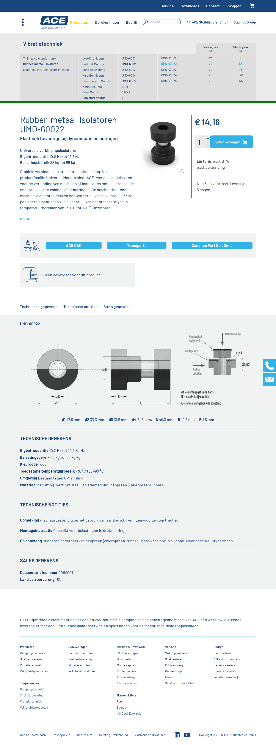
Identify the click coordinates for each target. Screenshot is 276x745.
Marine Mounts (92, 86)
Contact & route (223, 671)
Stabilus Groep (245, 22)
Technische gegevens (38, 306)
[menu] (104, 22)
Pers (120, 701)
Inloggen (234, 5)
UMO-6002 (129, 64)
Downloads (190, 5)
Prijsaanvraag (174, 665)
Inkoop (169, 677)
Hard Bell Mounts (93, 75)
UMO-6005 (129, 81)
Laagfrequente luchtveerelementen (46, 69)
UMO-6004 (129, 75)
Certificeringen (127, 683)
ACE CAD (74, 245)
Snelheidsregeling (31, 659)
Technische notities (80, 306)
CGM (125, 86)
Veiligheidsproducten (34, 671)
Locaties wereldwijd (226, 677)
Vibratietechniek (31, 665)
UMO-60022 (169, 64)
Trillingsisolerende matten (40, 58)
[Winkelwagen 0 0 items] (252, 6)
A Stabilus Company (226, 659)
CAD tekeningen (127, 653)
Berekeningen (78, 647)
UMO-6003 (129, 69)
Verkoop (170, 647)
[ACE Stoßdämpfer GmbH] (54, 22)
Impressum (84, 735)
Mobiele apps (125, 665)
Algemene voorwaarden (150, 735)
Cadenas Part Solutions (212, 245)
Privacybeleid (61, 735)
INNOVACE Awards (129, 713)
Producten (27, 647)
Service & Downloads (131, 647)
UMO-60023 (169, 69)
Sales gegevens (117, 306)
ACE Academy (126, 677)
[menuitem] (79, 22)
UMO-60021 (168, 58)
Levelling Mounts (93, 58)
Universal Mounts (93, 98)
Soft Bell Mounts (93, 64)
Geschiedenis (222, 653)
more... (26, 218)
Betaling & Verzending (113, 735)
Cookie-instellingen (33, 735)
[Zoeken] (178, 22)
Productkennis (126, 671)
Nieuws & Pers (126, 695)
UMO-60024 (169, 75)
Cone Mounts (91, 92)
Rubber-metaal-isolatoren (40, 64)
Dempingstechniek (32, 653)
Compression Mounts (96, 81)
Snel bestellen (174, 659)
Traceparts (136, 245)
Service (167, 5)
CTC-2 (126, 92)
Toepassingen (29, 683)
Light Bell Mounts (93, 69)
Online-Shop (173, 671)
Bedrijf (218, 647)
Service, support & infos (181, 683)
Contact (213, 5)
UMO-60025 (169, 81)
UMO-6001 (128, 58)
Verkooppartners (176, 653)
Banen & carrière (224, 665)
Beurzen (122, 707)
